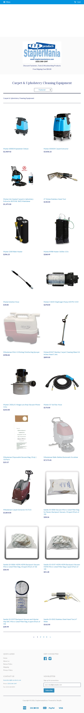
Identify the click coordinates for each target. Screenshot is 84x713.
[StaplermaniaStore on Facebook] (45, 659)
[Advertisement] (42, 20)
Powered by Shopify (54, 700)
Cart (79, 2)
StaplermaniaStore (41, 700)
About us (6, 661)
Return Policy (7, 664)
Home (5, 658)
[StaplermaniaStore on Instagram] (50, 659)
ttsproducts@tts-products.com (12, 680)
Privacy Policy (8, 670)
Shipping (6, 667)
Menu (8, 2)
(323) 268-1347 (12, 683)
